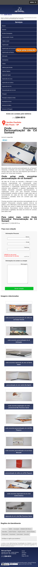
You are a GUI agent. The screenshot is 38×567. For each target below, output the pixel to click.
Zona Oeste (20, 534)
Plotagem (4, 94)
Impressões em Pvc (6, 86)
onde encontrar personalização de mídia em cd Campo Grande (19, 318)
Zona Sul (26, 534)
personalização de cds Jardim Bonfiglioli (18, 385)
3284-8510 (8, 15)
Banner (4, 25)
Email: (28, 242)
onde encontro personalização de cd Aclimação (19, 341)
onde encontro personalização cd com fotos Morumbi (18, 451)
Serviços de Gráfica (6, 105)
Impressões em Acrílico (7, 82)
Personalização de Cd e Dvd (9, 90)
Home (23, 551)
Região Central (21, 531)
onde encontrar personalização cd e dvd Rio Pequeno (18, 429)
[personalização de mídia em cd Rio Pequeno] (18, 464)
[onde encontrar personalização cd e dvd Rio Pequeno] (18, 419)
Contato (24, 554)
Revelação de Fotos (6, 101)
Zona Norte (12, 534)
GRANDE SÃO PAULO (26, 529)
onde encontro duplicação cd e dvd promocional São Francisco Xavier (19, 406)
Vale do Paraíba (31, 531)
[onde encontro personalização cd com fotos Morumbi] (18, 441)
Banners (4, 29)
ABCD (10, 529)
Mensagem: (24, 264)
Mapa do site (25, 556)
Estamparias (5, 60)
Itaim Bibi (4, 531)
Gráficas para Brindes (7, 67)
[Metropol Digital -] (19, 8)
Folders (4, 63)
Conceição (16, 529)
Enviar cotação (19, 288)
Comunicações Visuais (7, 37)
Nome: (28, 237)
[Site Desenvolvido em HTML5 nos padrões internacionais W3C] (14, 564)
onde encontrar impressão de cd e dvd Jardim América (18, 494)
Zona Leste (5, 534)
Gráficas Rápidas (6, 71)
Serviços (18, 22)
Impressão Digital (6, 75)
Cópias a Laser (5, 41)
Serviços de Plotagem (7, 109)
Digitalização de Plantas (8, 52)
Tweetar (4, 140)
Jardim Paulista (12, 531)
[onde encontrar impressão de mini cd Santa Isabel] (18, 353)
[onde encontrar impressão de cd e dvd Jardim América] (18, 484)
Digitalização (5, 44)
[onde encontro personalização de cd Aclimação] (18, 331)
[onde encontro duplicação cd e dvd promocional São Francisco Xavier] (18, 396)
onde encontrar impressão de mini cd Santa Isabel (19, 363)
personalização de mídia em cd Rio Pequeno (18, 473)
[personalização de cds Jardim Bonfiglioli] (18, 376)
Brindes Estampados (7, 33)
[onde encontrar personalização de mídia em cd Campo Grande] (18, 308)
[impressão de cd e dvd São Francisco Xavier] (18, 507)
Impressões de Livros (7, 78)
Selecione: (5, 529)
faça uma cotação (26, 50)
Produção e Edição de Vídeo (8, 97)
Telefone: (27, 247)
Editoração (4, 56)
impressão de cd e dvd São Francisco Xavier (18, 516)
